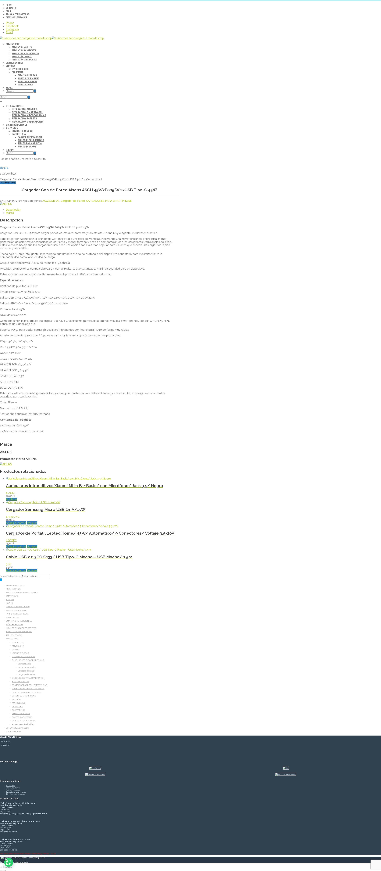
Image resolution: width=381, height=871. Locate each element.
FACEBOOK (4, 745)
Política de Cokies (13, 788)
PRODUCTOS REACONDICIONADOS (22, 592)
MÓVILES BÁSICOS (14, 624)
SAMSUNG (12, 516)
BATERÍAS (16, 699)
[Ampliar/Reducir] (1, 867)
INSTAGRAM (5, 741)
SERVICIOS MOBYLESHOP (17, 607)
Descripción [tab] (13, 209)
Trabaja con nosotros (17, 14)
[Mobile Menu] (1, 101)
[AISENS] (6, 203)
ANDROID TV (18, 646)
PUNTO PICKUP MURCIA (28, 78)
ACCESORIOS (50, 200)
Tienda (9, 88)
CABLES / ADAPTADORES (24, 721)
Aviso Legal (10, 786)
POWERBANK (18, 710)
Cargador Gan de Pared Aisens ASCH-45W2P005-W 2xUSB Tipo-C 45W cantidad (51, 179)
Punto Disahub (25, 84)
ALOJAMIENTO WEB (15, 585)
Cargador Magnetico (27, 667)
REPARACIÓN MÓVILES (22, 47)
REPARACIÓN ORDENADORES (24, 60)
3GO (8, 564)
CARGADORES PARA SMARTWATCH (28, 678)
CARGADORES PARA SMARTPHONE (109, 200)
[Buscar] (1, 579)
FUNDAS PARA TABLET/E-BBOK (26, 692)
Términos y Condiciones (15, 794)
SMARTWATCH (12, 596)
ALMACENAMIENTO (21, 714)
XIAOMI (10, 492)
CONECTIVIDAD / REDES (17, 728)
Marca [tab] (10, 212)
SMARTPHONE (12, 617)
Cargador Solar (24, 664)
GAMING (15, 649)
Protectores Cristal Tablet (23, 724)
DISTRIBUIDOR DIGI (14, 63)
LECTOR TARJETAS (20, 653)
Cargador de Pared (73, 200)
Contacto (11, 8)
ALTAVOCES (17, 706)
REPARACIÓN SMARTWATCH (24, 50)
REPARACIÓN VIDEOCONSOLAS (25, 53)
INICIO (9, 5)
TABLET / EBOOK (14, 635)
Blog (8, 11)
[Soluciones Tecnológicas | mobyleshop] (52, 38)
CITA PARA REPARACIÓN (16, 17)
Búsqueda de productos (11, 576)
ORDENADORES (13, 731)
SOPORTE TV (18, 642)
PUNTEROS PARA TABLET (23, 656)
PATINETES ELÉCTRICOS (17, 614)
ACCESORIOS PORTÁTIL (22, 717)
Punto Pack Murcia (27, 81)
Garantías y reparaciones (16, 792)
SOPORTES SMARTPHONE (24, 696)
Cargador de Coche (26, 674)
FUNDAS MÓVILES (20, 681)
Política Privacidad (13, 790)
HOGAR (9, 603)
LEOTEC (11, 540)
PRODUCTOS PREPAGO (16, 610)
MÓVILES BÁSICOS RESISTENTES (21, 628)
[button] (8, 862)
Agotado (11, 499)
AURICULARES (18, 703)
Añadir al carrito (8, 183)
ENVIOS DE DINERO (20, 69)
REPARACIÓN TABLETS (22, 56)
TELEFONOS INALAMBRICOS (19, 632)
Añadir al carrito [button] (16, 522)
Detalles (32, 522)
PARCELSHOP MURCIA (27, 75)
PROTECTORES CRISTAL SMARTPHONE (29, 685)
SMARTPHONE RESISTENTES (19, 621)
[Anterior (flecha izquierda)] (1, 870)
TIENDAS (10, 599)
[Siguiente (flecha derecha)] (4, 870)
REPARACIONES (13, 589)
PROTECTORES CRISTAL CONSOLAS (28, 689)
